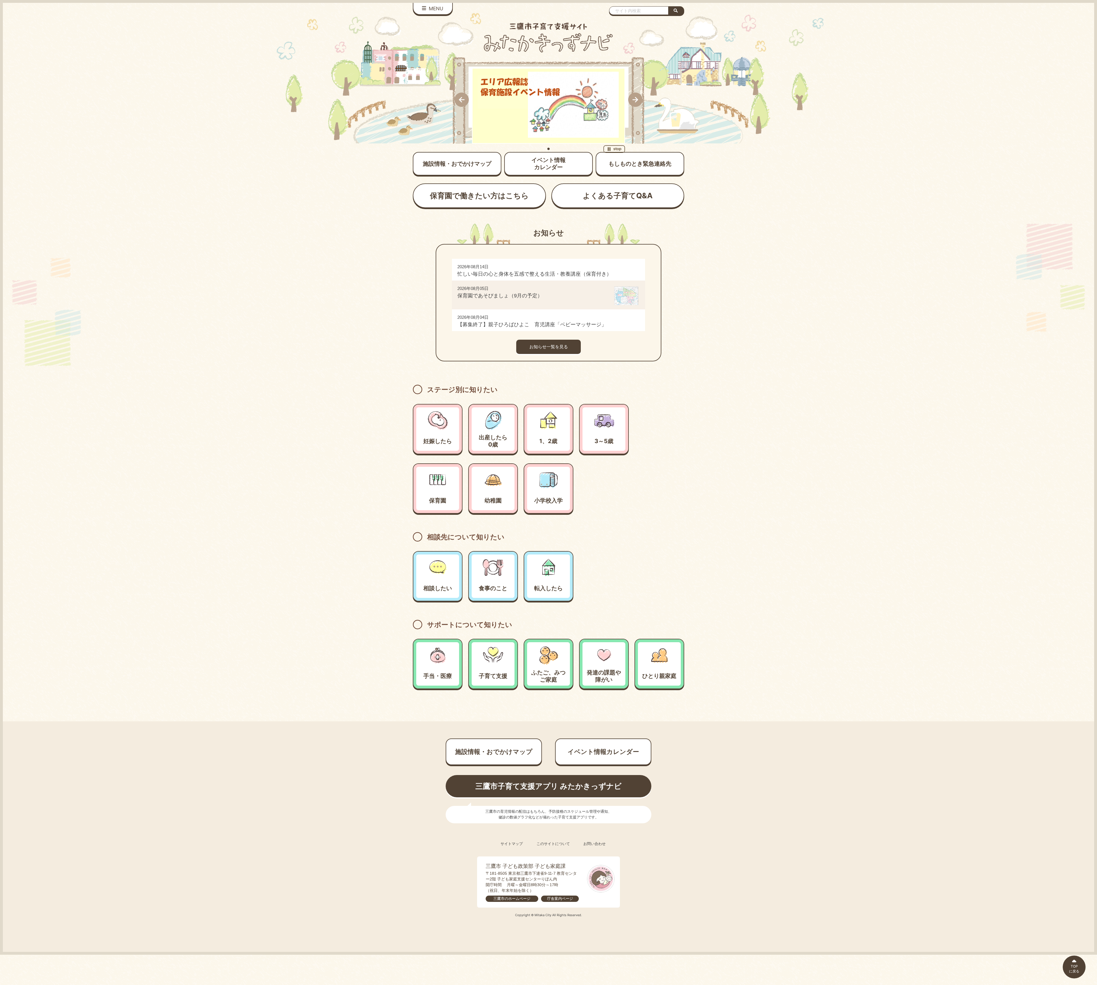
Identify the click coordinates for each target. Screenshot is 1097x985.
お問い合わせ (594, 844)
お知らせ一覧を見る (548, 346)
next (635, 100)
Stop (614, 149)
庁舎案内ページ (560, 898)
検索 (676, 10)
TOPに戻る (1074, 968)
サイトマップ (512, 844)
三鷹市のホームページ (512, 898)
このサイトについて (553, 844)
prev (462, 100)
